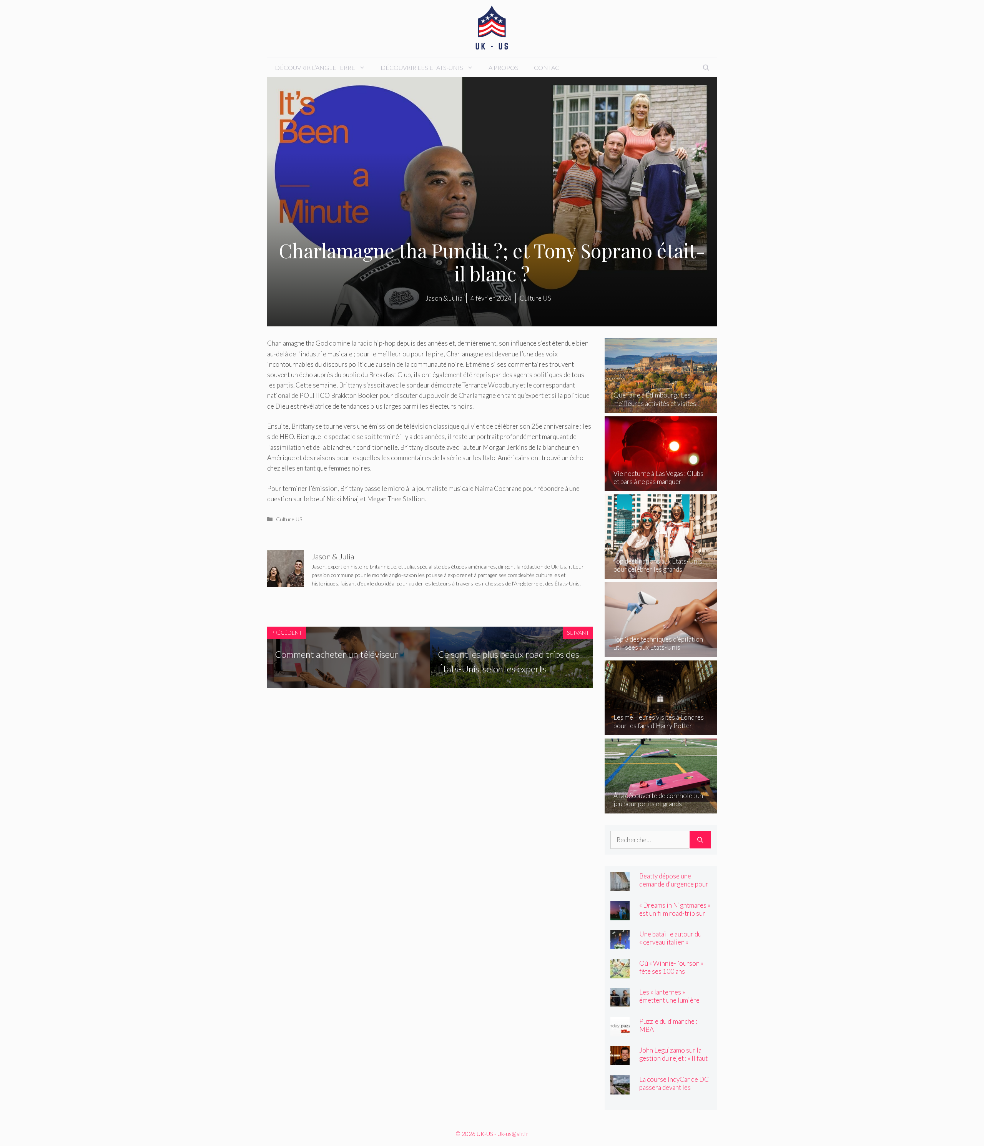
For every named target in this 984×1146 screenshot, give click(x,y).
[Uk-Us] (492, 28)
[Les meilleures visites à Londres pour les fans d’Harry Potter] (661, 730)
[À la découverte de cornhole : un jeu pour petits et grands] (661, 808)
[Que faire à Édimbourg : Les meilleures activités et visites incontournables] (661, 408)
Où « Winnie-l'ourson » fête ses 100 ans (671, 967)
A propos (504, 67)
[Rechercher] (700, 840)
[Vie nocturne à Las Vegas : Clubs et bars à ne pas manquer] (661, 486)
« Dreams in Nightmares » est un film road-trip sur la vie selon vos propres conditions (674, 917)
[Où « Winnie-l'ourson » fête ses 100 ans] (620, 973)
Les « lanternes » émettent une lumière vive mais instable (669, 1000)
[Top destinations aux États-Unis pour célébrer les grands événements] (661, 573)
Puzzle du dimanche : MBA (668, 1025)
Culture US (289, 519)
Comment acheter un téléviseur (337, 654)
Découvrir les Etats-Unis (422, 67)
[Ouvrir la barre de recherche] (706, 67)
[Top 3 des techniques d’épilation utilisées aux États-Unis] (661, 652)
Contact (548, 67)
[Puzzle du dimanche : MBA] (620, 1031)
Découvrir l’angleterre (315, 67)
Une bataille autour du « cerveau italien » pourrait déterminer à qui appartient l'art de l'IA (674, 946)
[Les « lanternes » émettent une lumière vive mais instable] (620, 1002)
